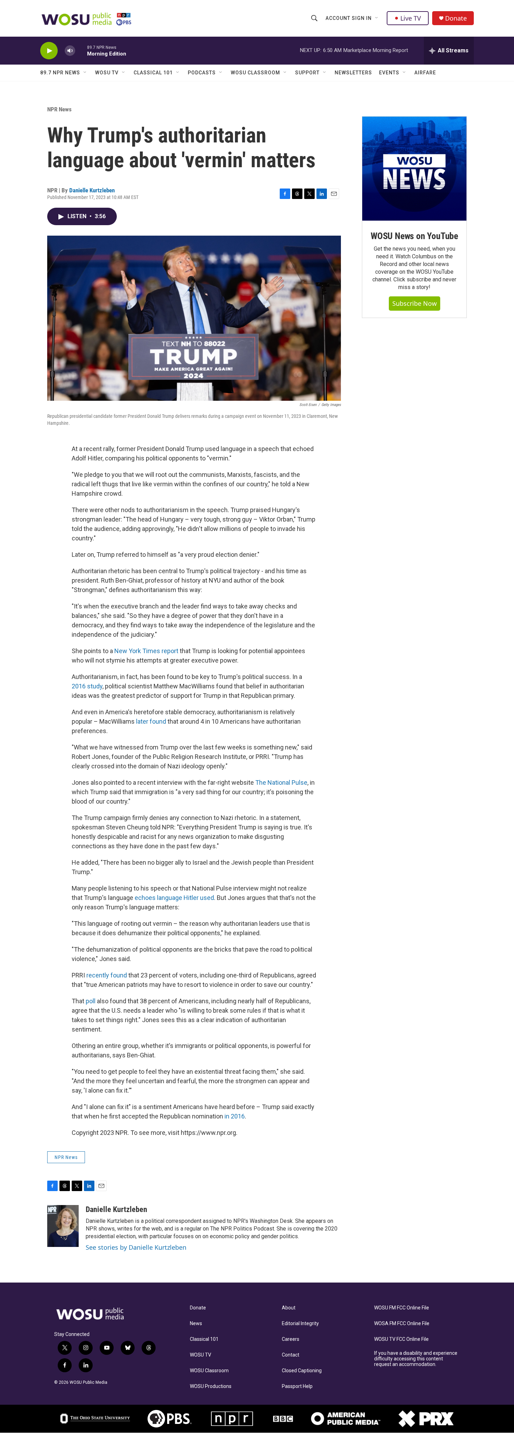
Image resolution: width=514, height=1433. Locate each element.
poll (90, 1001)
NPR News (59, 109)
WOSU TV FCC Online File (401, 1339)
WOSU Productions (210, 1386)
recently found (106, 975)
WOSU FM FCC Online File (401, 1307)
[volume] (70, 51)
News (196, 1323)
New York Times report (146, 651)
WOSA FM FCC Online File (401, 1323)
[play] (49, 51)
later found (151, 721)
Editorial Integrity (300, 1323)
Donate (456, 18)
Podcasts (202, 72)
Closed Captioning (302, 1370)
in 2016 (234, 1116)
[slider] (81, 50)
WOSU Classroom (255, 72)
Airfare (425, 72)
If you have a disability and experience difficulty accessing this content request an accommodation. (415, 1359)
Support (307, 72)
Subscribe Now (414, 303)
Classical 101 (153, 72)
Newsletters (353, 72)
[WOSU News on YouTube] (414, 169)
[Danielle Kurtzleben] (63, 1226)
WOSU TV (107, 72)
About (288, 1307)
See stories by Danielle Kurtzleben (136, 1247)
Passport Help (297, 1386)
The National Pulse (281, 782)
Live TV (410, 18)
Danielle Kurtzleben (92, 190)
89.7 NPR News (60, 72)
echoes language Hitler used (174, 897)
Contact (290, 1355)
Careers (290, 1339)
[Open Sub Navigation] (377, 18)
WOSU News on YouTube (414, 236)
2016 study (87, 686)
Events (389, 72)
